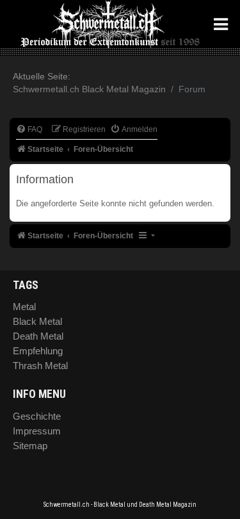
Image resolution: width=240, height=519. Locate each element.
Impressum (37, 430)
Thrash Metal (40, 365)
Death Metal (38, 336)
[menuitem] (29, 129)
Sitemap (30, 445)
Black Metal (37, 321)
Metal (24, 306)
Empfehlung (38, 350)
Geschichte (37, 416)
